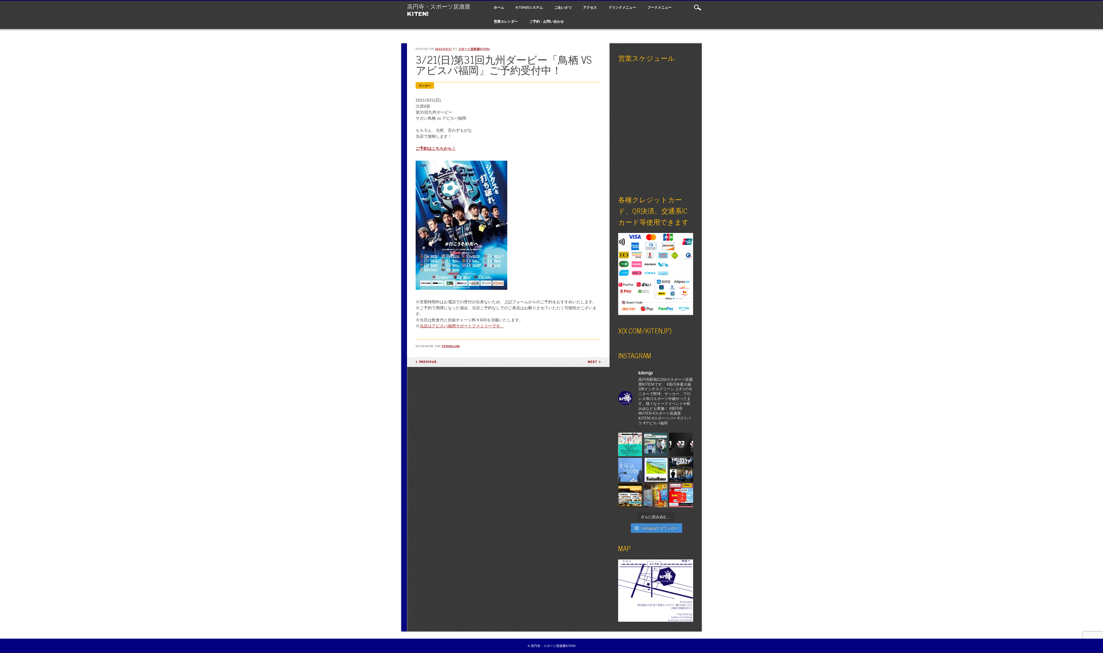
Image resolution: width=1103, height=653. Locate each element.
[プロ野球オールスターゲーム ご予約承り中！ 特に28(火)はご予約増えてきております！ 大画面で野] (630, 495)
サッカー (425, 85)
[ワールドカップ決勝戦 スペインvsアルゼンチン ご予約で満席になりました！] (681, 495)
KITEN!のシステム (529, 7)
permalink (451, 346)
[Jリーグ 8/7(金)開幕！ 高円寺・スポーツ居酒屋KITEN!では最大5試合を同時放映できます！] (681, 444)
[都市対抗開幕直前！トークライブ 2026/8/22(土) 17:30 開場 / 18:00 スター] (656, 444)
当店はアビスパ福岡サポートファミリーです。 (462, 326)
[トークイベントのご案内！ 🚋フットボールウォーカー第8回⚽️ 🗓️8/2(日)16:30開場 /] (656, 470)
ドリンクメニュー (622, 7)
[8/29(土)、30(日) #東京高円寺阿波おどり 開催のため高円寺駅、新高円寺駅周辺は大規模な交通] (630, 444)
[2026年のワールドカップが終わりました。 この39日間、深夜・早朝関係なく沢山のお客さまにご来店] (656, 495)
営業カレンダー (506, 21)
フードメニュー (659, 7)
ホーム (499, 7)
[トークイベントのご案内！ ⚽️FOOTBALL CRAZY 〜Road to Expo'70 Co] (681, 470)
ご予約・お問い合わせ (546, 21)
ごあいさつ (563, 7)
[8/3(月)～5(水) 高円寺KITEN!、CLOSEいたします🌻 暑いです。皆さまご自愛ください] (630, 470)
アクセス (590, 7)
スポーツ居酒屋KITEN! (474, 48)
